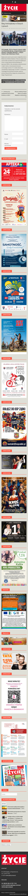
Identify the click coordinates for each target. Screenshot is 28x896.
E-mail (6, 139)
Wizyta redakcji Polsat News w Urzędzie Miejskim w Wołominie (21, 93)
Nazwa (6, 134)
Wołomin (24, 28)
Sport (20, 28)
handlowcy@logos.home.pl (13, 885)
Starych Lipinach (20, 82)
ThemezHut (12, 892)
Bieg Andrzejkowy (10, 82)
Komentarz (7, 114)
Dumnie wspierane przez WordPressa (18, 894)
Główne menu (7, 13)
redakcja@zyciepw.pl (10, 875)
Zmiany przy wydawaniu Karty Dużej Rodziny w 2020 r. (7, 93)
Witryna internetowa (7, 144)
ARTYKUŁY (4, 803)
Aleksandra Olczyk (14, 28)
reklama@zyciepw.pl (7, 887)
